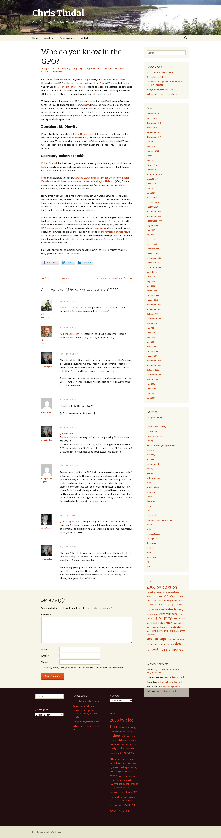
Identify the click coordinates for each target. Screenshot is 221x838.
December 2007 (154, 304)
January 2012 (152, 155)
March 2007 (152, 346)
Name (45, 649)
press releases (153, 533)
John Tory (99, 83)
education (151, 459)
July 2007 (151, 328)
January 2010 (152, 206)
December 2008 (154, 258)
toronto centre (152, 644)
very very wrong (98, 228)
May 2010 (151, 188)
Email (45, 655)
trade (149, 552)
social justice (152, 538)
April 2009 (151, 239)
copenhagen (129, 748)
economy (151, 454)
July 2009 (151, 230)
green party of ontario (99, 68)
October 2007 (153, 314)
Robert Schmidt (49, 163)
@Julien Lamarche (69, 333)
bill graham (157, 596)
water (149, 566)
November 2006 (154, 365)
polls (149, 529)
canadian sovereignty (156, 426)
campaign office (179, 597)
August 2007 (152, 323)
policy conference (165, 630)
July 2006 (151, 383)
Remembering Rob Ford (157, 77)
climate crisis (152, 431)
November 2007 (154, 309)
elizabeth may (172, 609)
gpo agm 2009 (82, 68)
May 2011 (151, 160)
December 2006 (154, 360)
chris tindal (151, 600)
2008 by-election (162, 587)
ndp (148, 510)
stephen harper (157, 639)
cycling (150, 440)
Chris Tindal (58, 71)
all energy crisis (164, 591)
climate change (165, 600)
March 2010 (152, 197)
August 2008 (152, 272)
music (175, 623)
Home (35, 38)
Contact (84, 38)
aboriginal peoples (155, 417)
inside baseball (117, 68)
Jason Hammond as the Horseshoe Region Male (85, 181)
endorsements (153, 464)
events (150, 473)
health (149, 496)
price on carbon (161, 635)
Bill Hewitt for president (83, 133)
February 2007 (153, 351)
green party (65, 68)
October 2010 (153, 169)
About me (48, 38)
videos (150, 649)
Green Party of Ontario (69, 86)
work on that (73, 253)
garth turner (172, 613)
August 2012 (152, 141)
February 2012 (153, 151)
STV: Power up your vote (57, 278)
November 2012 (154, 137)
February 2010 (153, 202)
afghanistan (151, 592)
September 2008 (154, 267)
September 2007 (154, 318)
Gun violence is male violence (160, 72)
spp (177, 635)
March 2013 (152, 127)
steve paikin (172, 639)
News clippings (67, 38)
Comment (46, 614)
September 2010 (154, 174)
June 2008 (151, 276)
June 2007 (151, 332)
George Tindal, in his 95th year (160, 89)
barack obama (124, 731)
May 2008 (151, 281)
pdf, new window (81, 104)
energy (150, 468)
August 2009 (152, 225)
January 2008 (152, 300)
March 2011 (152, 165)
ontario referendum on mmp (159, 519)
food (149, 482)
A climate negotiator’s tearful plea (162, 94)
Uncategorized (153, 557)
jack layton (159, 623)
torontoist (164, 644)
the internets (152, 543)
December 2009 (154, 211)
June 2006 (151, 388)
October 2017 (153, 113)
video (149, 561)
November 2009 (154, 216)
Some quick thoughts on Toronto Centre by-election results (85, 713)
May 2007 (151, 337)
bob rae (168, 596)
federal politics (153, 478)
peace (149, 524)
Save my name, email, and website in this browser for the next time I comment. (84, 667)
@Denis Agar (66, 433)
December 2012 (154, 132)
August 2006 (152, 379)
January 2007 (152, 356)
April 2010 (151, 192)
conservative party (155, 436)
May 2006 (151, 393)
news (148, 627)
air (148, 422)
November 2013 (154, 123)
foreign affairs (153, 487)
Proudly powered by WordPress (46, 831)
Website (45, 662)
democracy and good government (162, 445)
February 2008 (153, 295)
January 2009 (152, 253)
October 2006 (153, 370)
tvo (171, 644)
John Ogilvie (46, 366)
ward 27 (180, 649)
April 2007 (151, 342)
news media (152, 515)
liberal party (152, 501)
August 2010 (152, 178)
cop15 (172, 604)
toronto (150, 547)
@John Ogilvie (67, 521)
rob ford (172, 635)
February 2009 (153, 248)
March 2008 (152, 290)
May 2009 (151, 234)
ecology (150, 450)
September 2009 (154, 220)
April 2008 (151, 286)
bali (172, 592)
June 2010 (151, 183)
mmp (169, 623)
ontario (44, 71)
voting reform (164, 649)
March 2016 (152, 118)
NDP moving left (49, 228)
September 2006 (154, 374)
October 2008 (153, 262)
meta (149, 506)
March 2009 (152, 244)
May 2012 (151, 146)
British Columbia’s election (114, 278)
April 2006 (151, 397)
